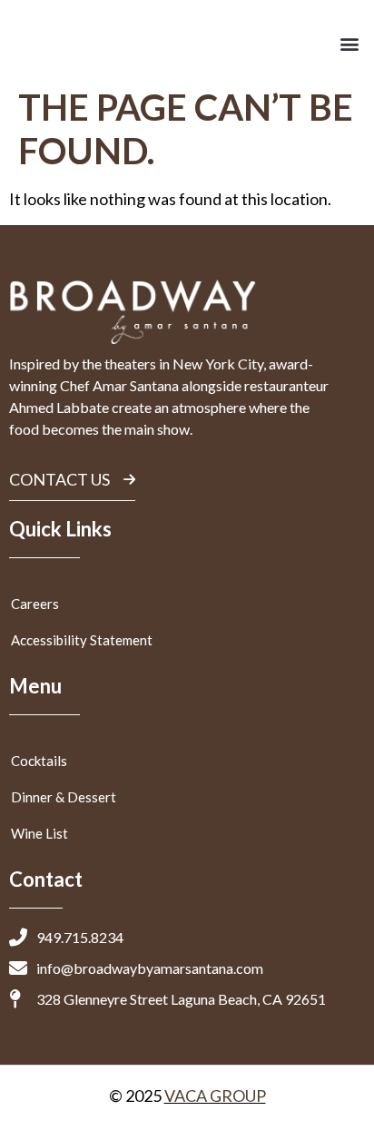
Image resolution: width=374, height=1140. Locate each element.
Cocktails (39, 760)
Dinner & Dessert (63, 797)
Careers (35, 603)
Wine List (39, 833)
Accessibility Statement (82, 640)
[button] (350, 44)
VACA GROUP (215, 1096)
